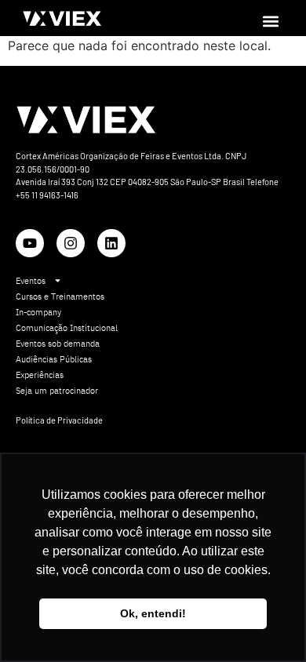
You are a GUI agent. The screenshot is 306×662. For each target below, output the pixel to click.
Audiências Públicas (54, 359)
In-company (38, 312)
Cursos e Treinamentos (60, 296)
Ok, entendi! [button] (153, 613)
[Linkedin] (111, 243)
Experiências (40, 374)
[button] (270, 21)
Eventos (31, 280)
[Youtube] (30, 243)
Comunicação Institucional (67, 327)
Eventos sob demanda (58, 343)
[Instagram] (70, 243)
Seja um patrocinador (57, 390)
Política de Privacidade (59, 420)
